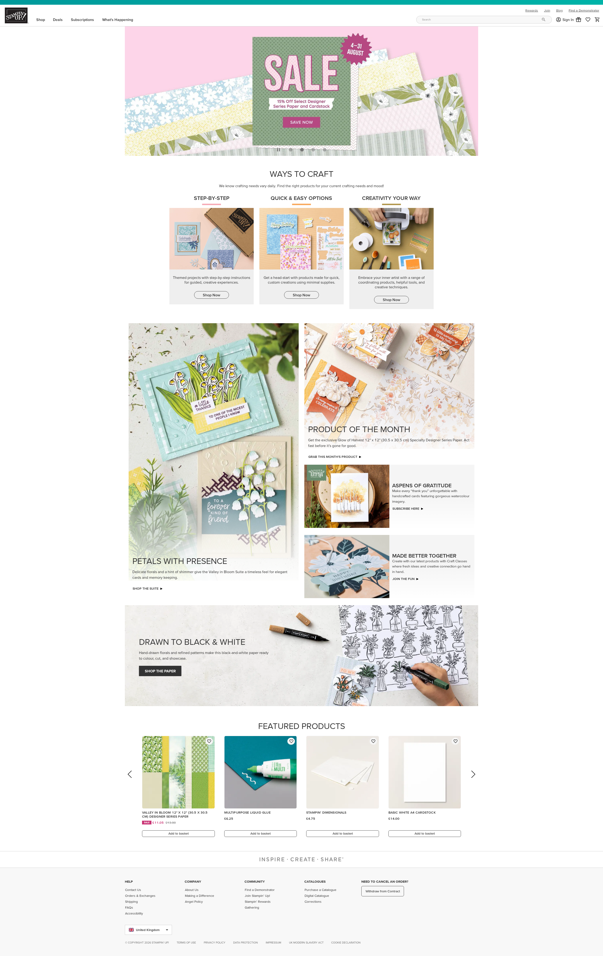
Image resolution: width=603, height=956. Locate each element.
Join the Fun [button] (403, 577)
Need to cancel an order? (384, 881)
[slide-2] (313, 148)
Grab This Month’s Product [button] (332, 455)
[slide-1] (302, 148)
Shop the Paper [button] (160, 670)
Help (129, 881)
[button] (578, 19)
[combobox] (484, 20)
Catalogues (315, 881)
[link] (588, 19)
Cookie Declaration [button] (346, 942)
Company (193, 881)
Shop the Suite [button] (146, 587)
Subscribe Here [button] (405, 507)
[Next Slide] (472, 779)
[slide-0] (290, 148)
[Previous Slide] (130, 779)
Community (254, 881)
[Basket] (597, 19)
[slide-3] (324, 148)
